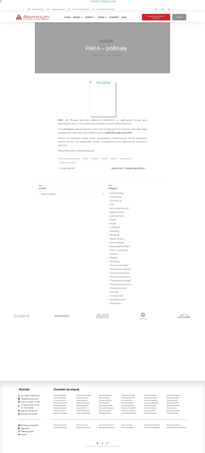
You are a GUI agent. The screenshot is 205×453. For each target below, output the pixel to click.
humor (85, 159)
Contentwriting (116, 193)
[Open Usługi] (81, 17)
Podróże (114, 254)
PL (156, 9)
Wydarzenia (115, 303)
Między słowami (106, 41)
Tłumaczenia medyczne (120, 269)
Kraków (114, 159)
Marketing (114, 231)
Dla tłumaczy (115, 200)
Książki (113, 219)
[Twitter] (97, 443)
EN (162, 9)
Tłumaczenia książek (119, 265)
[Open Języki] (106, 17)
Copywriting (115, 197)
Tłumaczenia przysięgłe (120, 280)
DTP (112, 204)
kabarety (95, 159)
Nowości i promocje (119, 250)
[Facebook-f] (102, 443)
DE (169, 9)
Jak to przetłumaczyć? (119, 208)
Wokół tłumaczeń (117, 299)
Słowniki (113, 257)
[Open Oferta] (94, 17)
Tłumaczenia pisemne (119, 273)
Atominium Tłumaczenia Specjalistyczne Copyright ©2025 (102, 446)
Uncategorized (116, 295)
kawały (104, 159)
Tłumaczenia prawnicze (120, 276)
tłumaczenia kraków (67, 163)
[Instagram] (107, 443)
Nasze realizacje (117, 242)
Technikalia (115, 261)
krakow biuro (125, 159)
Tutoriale (114, 292)
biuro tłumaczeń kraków (69, 159)
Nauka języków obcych (120, 246)
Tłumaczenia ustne (118, 288)
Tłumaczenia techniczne (120, 284)
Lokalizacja (115, 227)
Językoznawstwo (117, 212)
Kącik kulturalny (117, 216)
